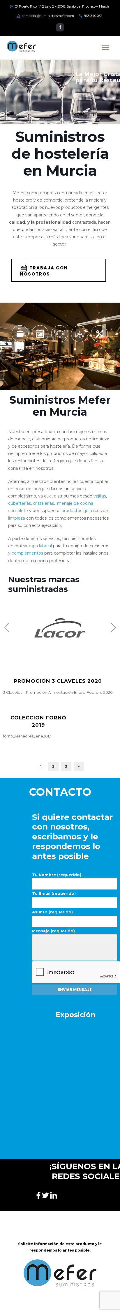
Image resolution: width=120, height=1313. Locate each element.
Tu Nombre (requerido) (56, 874)
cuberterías (19, 503)
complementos (27, 553)
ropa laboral (40, 545)
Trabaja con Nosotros (44, 271)
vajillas (99, 496)
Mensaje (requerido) (53, 931)
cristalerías (43, 503)
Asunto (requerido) (52, 912)
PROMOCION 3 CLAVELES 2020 (58, 681)
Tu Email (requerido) (54, 893)
